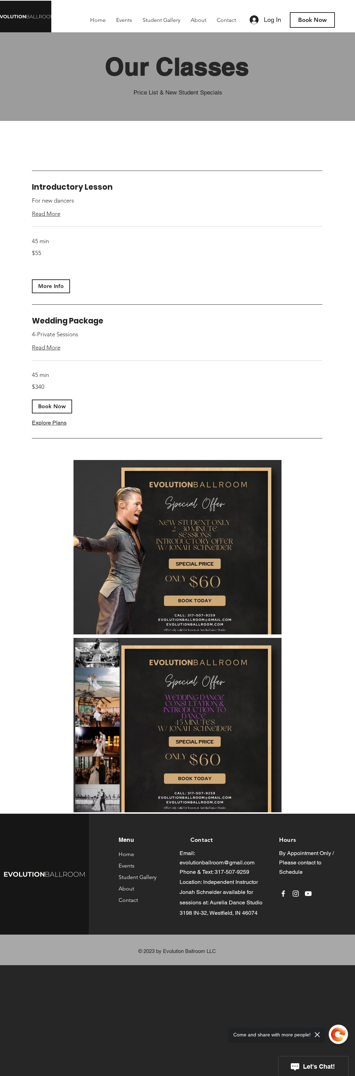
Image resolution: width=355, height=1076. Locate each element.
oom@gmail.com (233, 862)
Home (126, 854)
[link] (177, 187)
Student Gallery (137, 877)
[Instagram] (296, 893)
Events (127, 865)
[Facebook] (283, 893)
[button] (51, 286)
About (126, 888)
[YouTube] (308, 893)
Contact (128, 900)
